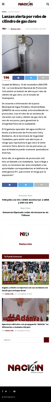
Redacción (16, 29)
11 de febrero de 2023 (24, 294)
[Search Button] (46, 339)
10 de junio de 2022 (23, 331)
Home (4, 12)
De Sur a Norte (14, 12)
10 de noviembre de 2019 (35, 29)
